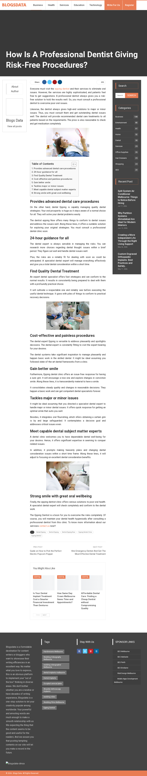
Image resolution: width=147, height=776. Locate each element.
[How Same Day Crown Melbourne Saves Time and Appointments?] (68, 582)
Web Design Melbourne (126, 673)
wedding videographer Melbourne (52, 666)
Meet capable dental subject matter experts (55, 189)
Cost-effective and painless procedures (53, 179)
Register (129, 5)
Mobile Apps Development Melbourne (126, 680)
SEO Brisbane (122, 668)
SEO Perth (121, 662)
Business (38, 5)
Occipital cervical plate (53, 684)
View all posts (14, 126)
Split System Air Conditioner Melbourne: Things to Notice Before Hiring (128, 197)
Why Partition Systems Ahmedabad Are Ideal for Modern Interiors (127, 219)
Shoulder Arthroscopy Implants (52, 690)
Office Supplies (121, 152)
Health (51, 5)
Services (64, 5)
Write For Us (113, 5)
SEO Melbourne (123, 651)
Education (79, 5)
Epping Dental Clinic (85, 532)
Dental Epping (41, 532)
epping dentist (62, 88)
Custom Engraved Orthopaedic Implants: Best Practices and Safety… (127, 260)
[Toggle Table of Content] (72, 164)
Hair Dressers (121, 158)
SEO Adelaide (122, 657)
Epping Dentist (36, 536)
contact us (44, 526)
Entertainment (121, 123)
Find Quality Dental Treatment (48, 175)
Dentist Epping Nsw (68, 532)
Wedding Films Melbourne (54, 702)
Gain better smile (42, 182)
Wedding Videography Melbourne (52, 658)
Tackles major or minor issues (49, 186)
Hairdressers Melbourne (53, 652)
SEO (117, 170)
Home (117, 134)
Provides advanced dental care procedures (55, 168)
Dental (37, 577)
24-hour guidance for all (45, 172)
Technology (95, 5)
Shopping (119, 164)
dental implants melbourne (54, 673)
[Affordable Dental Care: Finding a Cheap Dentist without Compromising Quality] (92, 582)
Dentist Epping (54, 532)
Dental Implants (50, 678)
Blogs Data (14, 120)
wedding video (49, 697)
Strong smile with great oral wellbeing (52, 193)
